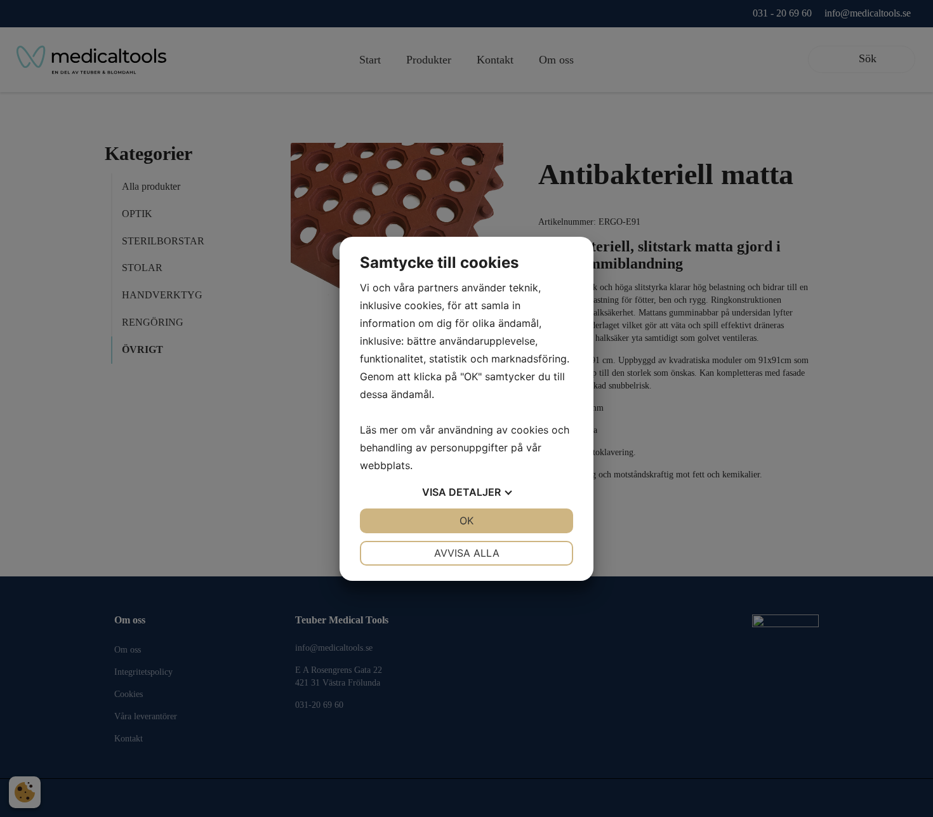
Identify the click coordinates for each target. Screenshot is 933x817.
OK (466, 520)
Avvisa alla (467, 553)
